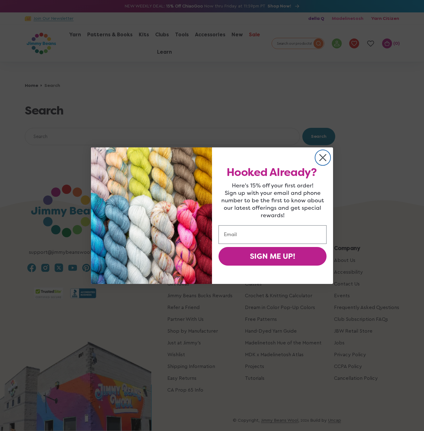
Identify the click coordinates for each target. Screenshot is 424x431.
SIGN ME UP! (272, 256)
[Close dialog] (323, 157)
